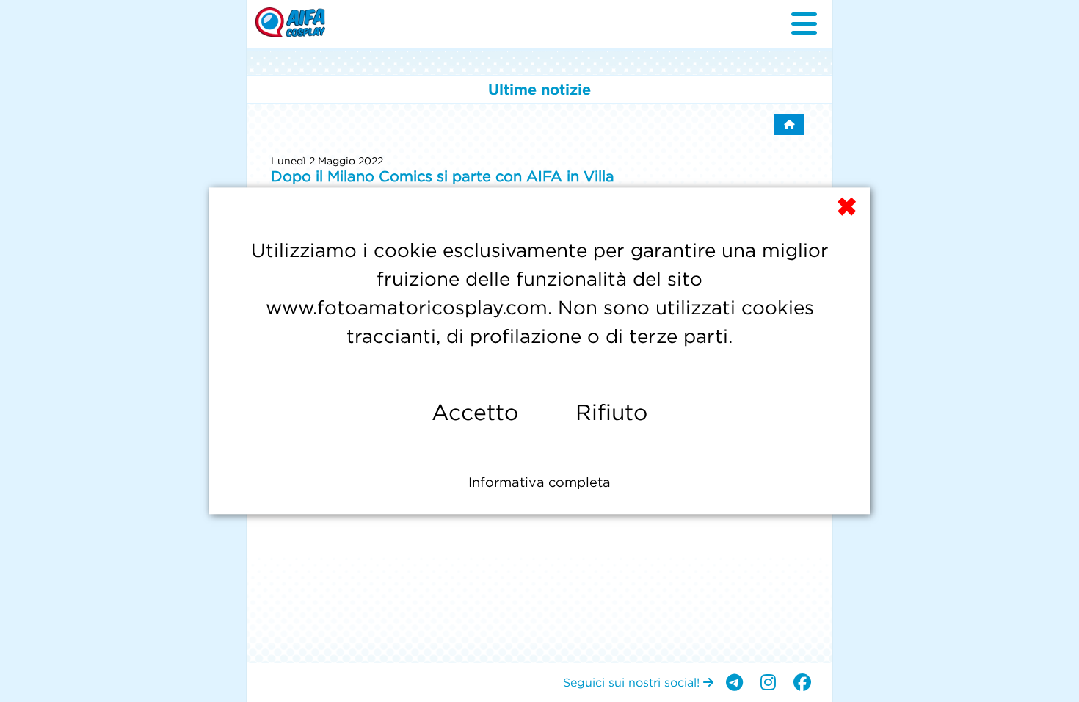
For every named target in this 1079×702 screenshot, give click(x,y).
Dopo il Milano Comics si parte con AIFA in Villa (442, 176)
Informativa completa (539, 482)
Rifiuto (611, 412)
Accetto (475, 412)
